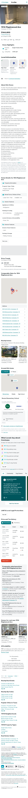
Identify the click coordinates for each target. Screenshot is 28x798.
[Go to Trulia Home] (14, 2)
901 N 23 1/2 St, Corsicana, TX (10, 309)
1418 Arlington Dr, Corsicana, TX (10, 320)
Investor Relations (13, 772)
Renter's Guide (5, 652)
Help (10, 774)
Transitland (19, 747)
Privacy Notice (14, 774)
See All (4, 466)
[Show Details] (25, 309)
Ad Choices (20, 774)
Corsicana (4, 588)
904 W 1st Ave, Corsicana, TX (10, 335)
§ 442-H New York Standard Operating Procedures (10, 757)
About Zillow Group (11, 771)
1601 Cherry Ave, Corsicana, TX (10, 329)
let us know (16, 783)
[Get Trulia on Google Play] (20, 766)
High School (21, 394)
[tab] (5, 371)
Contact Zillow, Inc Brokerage (7, 763)
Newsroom (7, 772)
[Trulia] (2, 766)
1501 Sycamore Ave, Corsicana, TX (11, 326)
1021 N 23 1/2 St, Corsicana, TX (10, 315)
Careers (2, 772)
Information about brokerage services (10, 759)
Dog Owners (19, 473)
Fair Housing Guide (19, 771)
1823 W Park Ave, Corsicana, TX (10, 317)
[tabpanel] (14, 543)
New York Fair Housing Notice (6, 758)
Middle (13, 394)
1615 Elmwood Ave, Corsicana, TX (11, 312)
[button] (27, 2)
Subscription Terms (4, 774)
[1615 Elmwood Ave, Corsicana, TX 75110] (9, 351)
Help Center (4, 788)
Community (10, 473)
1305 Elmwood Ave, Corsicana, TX (11, 332)
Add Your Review (14, 503)
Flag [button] (22, 497)
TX (5, 676)
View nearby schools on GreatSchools (13, 426)
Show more (5, 560)
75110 (19, 162)
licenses (15, 754)
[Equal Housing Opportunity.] (17, 787)
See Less (5, 241)
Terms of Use (19, 772)
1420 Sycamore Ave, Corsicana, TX (11, 323)
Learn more (5, 432)
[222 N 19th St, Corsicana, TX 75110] (9, 629)
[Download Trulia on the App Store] (9, 766)
